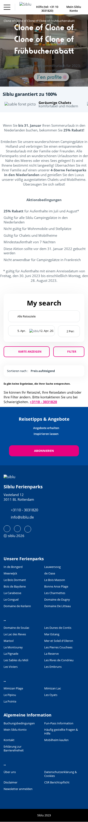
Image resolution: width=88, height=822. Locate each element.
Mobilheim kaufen (56, 740)
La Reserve (51, 654)
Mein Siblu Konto (15, 730)
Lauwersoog (52, 567)
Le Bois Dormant (15, 580)
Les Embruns (53, 667)
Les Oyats (50, 695)
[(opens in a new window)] (7, 528)
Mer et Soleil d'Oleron (58, 641)
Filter (71, 352)
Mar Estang (51, 634)
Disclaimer (10, 782)
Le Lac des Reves (15, 634)
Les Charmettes (54, 593)
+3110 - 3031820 (43, 402)
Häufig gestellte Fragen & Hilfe (61, 731)
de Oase (49, 573)
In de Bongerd (13, 567)
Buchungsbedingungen (19, 723)
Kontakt (9, 740)
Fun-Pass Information (58, 723)
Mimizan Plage (13, 688)
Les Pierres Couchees (58, 647)
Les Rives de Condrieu (59, 660)
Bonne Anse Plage (56, 586)
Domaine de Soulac (16, 628)
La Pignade (11, 654)
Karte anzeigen (30, 352)
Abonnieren (44, 451)
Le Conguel (11, 600)
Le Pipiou (10, 695)
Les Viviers (11, 667)
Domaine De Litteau (57, 606)
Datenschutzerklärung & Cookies (60, 774)
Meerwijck (10, 573)
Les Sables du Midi (16, 660)
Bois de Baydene (15, 586)
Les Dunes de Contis (57, 628)
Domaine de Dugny (57, 600)
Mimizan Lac (52, 688)
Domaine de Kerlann (17, 606)
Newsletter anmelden (18, 789)
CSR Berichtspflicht (56, 782)
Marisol (9, 641)
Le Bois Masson (54, 580)
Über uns (10, 772)
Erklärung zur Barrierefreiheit (14, 748)
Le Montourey (13, 647)
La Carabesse (12, 593)
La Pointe (10, 701)
